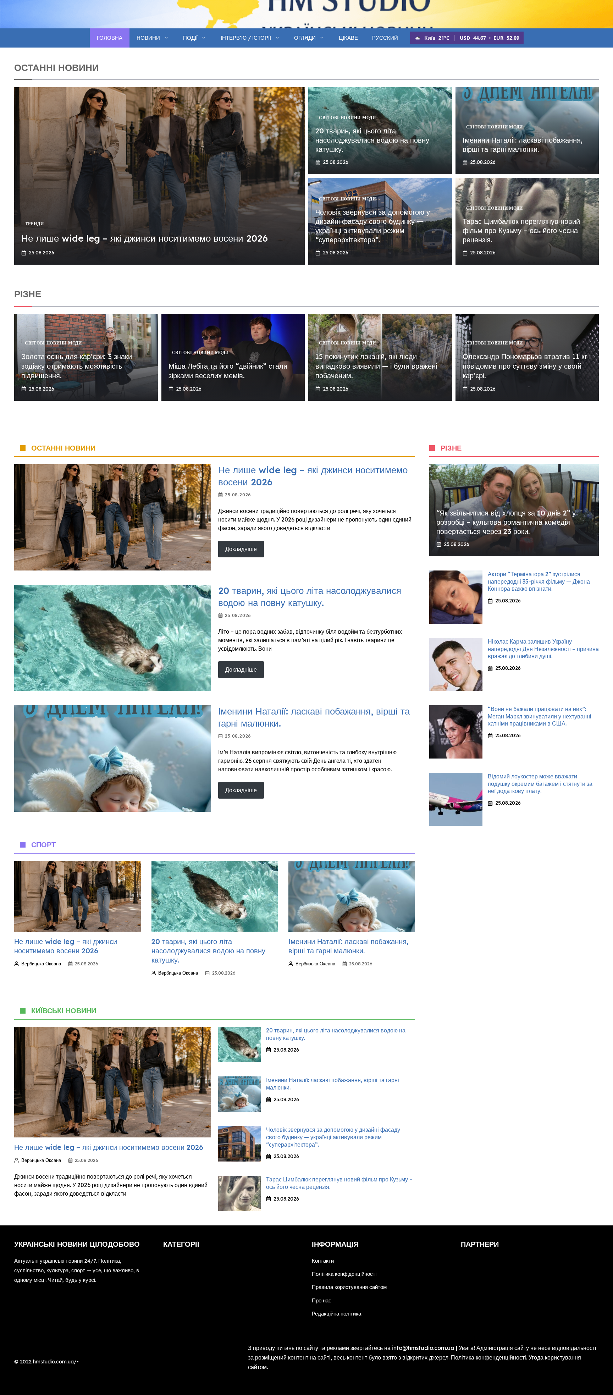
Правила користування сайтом (349, 1287)
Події (190, 37)
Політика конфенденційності (488, 1357)
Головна (109, 37)
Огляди (305, 37)
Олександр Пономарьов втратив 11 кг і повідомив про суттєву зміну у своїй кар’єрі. (527, 366)
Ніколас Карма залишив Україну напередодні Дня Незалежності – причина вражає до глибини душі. (543, 649)
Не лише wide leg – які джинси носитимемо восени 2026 (144, 238)
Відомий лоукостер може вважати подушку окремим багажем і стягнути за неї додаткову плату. (540, 784)
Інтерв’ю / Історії (246, 37)
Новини (148, 37)
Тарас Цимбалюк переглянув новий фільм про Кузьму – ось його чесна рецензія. (521, 230)
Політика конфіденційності (344, 1273)
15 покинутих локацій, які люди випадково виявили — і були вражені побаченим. (376, 366)
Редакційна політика (336, 1313)
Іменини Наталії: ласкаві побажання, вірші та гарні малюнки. (522, 145)
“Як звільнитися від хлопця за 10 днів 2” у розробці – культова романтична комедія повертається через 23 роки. (506, 522)
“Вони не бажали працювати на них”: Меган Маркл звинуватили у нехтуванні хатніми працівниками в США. (539, 716)
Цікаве (348, 37)
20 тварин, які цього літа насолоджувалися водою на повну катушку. (372, 140)
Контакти (323, 1260)
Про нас (321, 1300)
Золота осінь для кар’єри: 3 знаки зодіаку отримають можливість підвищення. (76, 366)
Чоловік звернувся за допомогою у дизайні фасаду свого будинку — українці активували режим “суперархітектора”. (372, 226)
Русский (385, 37)
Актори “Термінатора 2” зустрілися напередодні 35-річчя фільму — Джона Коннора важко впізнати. (539, 581)
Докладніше (241, 548)
